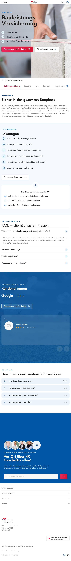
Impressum (14, 555)
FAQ (37, 86)
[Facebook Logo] (64, 554)
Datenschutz (5, 555)
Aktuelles (5, 498)
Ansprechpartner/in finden (15, 49)
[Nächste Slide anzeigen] (67, 349)
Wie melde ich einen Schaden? (13, 263)
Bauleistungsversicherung (15, 80)
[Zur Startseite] (34, 2)
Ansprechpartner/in (61, 86)
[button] (63, 2)
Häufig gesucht (7, 488)
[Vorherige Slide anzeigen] (60, 349)
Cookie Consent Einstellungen (10, 551)
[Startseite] (2, 80)
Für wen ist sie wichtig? (10, 249)
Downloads (46, 86)
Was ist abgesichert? (9, 256)
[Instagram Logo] (68, 554)
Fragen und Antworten (13, 177)
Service (4, 504)
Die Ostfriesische (7, 493)
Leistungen (27, 86)
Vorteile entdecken (45, 49)
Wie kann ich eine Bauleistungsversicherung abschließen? (25, 231)
